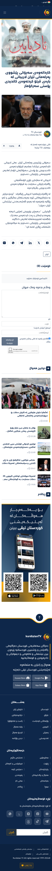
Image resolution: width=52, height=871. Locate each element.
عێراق (46, 715)
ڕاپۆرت (46, 763)
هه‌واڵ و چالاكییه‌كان (40, 775)
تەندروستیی (44, 738)
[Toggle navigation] (5, 12)
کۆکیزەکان (28, 854)
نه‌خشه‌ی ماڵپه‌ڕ (16, 758)
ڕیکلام (20, 786)
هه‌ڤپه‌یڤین (44, 758)
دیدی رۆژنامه (17, 738)
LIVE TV (28, 865)
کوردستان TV (36, 132)
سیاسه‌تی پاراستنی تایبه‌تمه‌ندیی (23, 849)
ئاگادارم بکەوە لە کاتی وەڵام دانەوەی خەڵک (35, 340)
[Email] (4, 243)
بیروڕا (47, 786)
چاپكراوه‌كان (44, 769)
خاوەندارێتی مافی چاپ (42, 854)
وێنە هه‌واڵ (18, 727)
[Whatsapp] (13, 243)
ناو (49, 319)
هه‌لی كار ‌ (19, 781)
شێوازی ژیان (18, 709)
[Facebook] (47, 243)
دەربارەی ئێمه (17, 769)
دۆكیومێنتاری (17, 715)
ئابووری (46, 727)
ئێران (47, 254)
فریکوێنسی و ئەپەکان (14, 763)
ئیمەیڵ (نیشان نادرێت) (42, 328)
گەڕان (11, 832)
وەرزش (46, 732)
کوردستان (45, 709)
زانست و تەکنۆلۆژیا (15, 721)
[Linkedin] (30, 243)
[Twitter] (39, 243)
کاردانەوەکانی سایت (43, 849)
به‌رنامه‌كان (44, 781)
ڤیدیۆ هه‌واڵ (17, 732)
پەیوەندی (19, 775)
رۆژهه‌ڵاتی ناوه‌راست (40, 721)
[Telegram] (22, 243)
